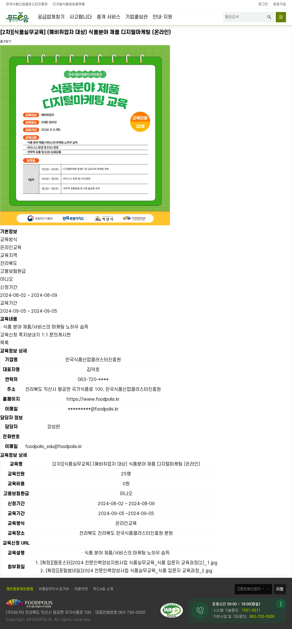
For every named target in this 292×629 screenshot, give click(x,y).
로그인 (263, 4)
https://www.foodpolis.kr (93, 399)
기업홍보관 (136, 17)
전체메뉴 (281, 17)
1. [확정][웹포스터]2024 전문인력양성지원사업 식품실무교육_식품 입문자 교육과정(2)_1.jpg (126, 562)
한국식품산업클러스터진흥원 (27, 4)
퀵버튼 (281, 604)
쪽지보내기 (29, 335)
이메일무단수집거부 (53, 589)
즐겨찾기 (5, 41)
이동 (279, 589)
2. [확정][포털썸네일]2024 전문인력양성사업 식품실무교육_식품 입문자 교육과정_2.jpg (126, 570)
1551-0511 (251, 610)
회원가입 (279, 4)
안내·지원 (162, 17)
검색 (269, 17)
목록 (4, 342)
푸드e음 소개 (103, 589)
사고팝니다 (80, 17)
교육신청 (8, 335)
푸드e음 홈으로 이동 (17, 17)
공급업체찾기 (51, 17)
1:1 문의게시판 (56, 335)
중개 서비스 (108, 17)
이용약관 (81, 589)
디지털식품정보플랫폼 (69, 4)
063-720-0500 (261, 617)
